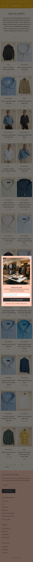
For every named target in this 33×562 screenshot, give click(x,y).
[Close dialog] (30, 257)
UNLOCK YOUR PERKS (16, 299)
